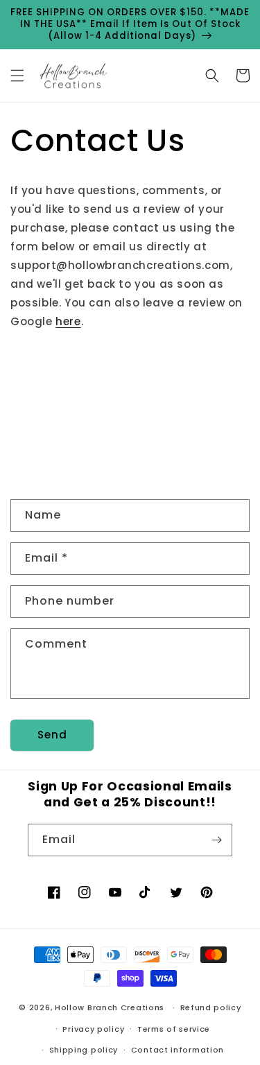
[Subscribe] (216, 840)
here (67, 321)
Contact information (177, 1049)
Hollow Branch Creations (109, 1007)
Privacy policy (93, 1028)
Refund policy (210, 1007)
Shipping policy (84, 1049)
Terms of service (173, 1028)
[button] (17, 75)
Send (52, 734)
